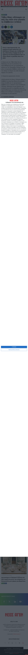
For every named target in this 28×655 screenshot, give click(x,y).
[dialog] (14, 327)
